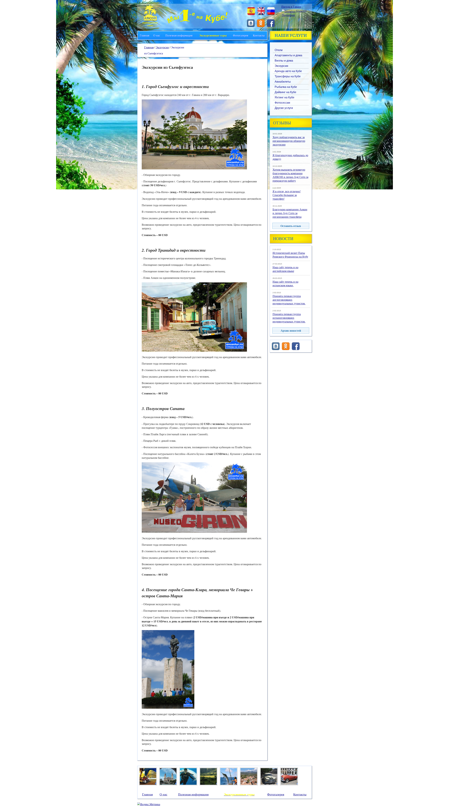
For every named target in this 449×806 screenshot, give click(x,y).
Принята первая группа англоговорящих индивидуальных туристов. (289, 299)
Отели (279, 50)
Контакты (259, 35)
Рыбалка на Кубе (286, 86)
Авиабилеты (283, 81)
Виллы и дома (284, 60)
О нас (156, 35)
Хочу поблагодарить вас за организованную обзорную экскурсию (289, 140)
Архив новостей (291, 330)
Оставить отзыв (290, 226)
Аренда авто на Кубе (288, 71)
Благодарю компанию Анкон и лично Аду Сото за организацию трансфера (290, 213)
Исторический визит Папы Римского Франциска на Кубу (290, 254)
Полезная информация (178, 35)
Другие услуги (284, 107)
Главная (144, 35)
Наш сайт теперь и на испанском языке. (285, 283)
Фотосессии (282, 102)
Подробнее (288, 15)
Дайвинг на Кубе (285, 92)
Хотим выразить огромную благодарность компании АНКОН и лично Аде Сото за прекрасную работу (290, 175)
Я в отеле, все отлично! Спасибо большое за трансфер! (287, 194)
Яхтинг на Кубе (284, 97)
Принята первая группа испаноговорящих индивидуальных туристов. (289, 317)
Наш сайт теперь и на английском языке (285, 269)
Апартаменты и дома (288, 55)
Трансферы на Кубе (288, 76)
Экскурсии (281, 65)
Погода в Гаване (291, 6)
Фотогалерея (240, 35)
